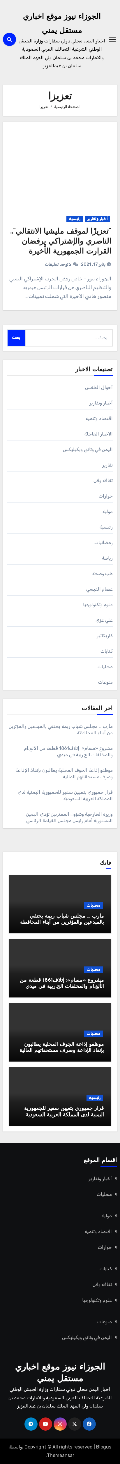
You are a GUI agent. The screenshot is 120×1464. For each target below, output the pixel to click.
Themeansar (60, 1455)
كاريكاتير (105, 635)
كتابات (106, 651)
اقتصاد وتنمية (99, 418)
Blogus (103, 1447)
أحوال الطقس (99, 387)
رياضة (107, 558)
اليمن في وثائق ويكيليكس (88, 449)
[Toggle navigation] (112, 39)
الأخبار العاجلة (98, 434)
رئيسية (74, 218)
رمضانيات (103, 542)
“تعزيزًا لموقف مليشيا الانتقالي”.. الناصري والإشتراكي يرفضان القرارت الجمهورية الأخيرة (60, 242)
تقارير (107, 465)
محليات (105, 666)
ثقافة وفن (103, 480)
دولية (108, 511)
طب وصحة (102, 573)
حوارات (106, 496)
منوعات (105, 682)
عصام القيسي (99, 589)
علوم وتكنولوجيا (98, 604)
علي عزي (104, 620)
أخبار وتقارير (97, 218)
